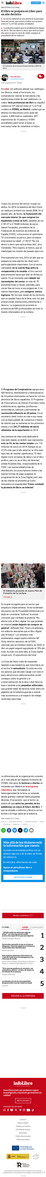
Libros (42, 822)
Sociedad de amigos (23, 1129)
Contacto (23, 1119)
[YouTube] (28, 1110)
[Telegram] (20, 1110)
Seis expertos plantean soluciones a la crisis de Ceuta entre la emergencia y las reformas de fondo (17, 957)
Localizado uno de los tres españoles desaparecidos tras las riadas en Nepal (17, 982)
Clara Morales (15, 77)
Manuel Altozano (8, 950)
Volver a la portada (23, 996)
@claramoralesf (18, 79)
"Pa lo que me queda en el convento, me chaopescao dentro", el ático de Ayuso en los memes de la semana (18, 970)
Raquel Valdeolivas (8, 974)
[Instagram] (24, 1110)
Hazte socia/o (23, 1101)
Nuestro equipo (23, 1123)
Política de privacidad (23, 1136)
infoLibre (5, 986)
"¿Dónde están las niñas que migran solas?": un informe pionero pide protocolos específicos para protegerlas (17, 934)
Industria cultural (31, 822)
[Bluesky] (11, 1110)
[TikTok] (33, 1110)
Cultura (3, 822)
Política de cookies (23, 1139)
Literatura (6, 824)
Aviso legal (23, 1133)
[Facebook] (8, 1110)
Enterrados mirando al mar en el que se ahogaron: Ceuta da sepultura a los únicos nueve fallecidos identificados (18, 946)
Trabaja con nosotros (23, 1126)
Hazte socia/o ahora (23, 877)
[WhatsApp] (4, 1110)
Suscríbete (36, 3)
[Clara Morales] (4, 77)
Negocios (16, 824)
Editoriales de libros (16, 822)
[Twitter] (16, 1110)
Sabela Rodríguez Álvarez (11, 938)
